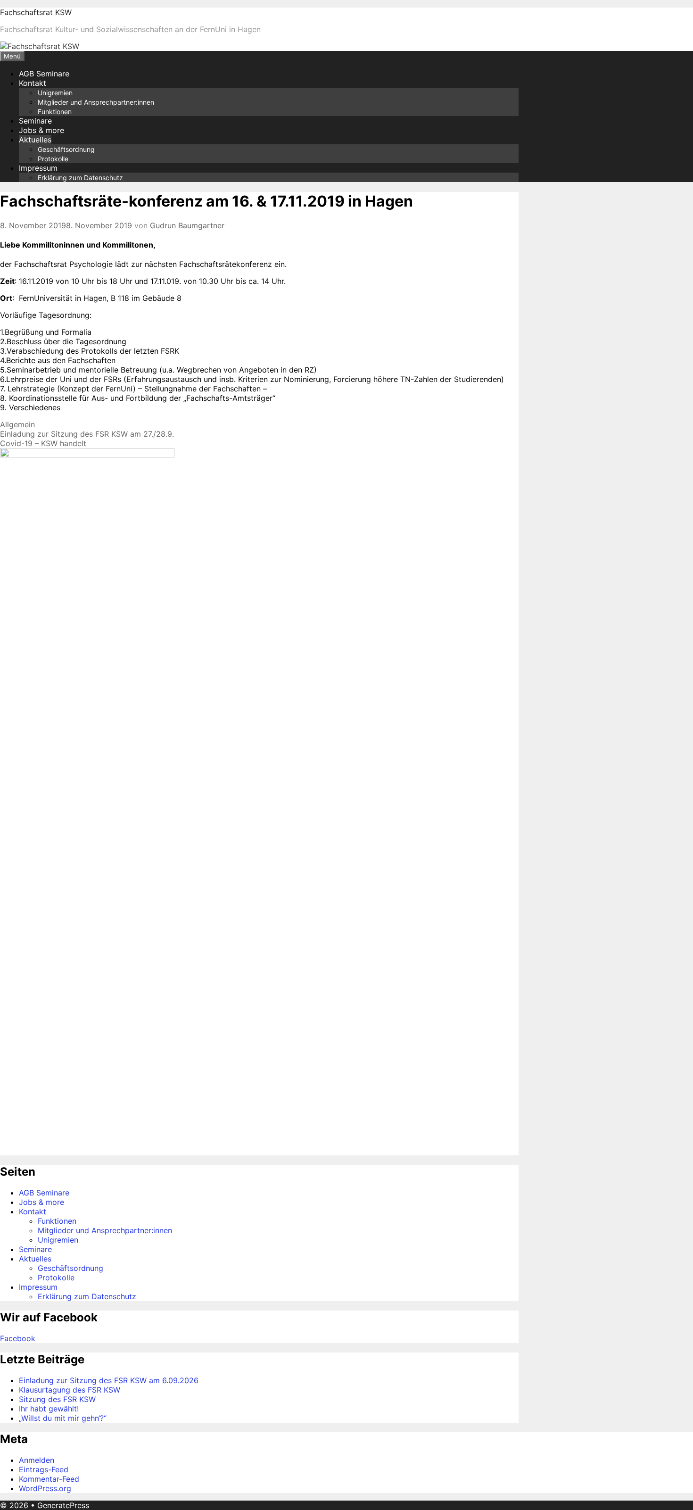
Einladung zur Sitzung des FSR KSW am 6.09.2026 (108, 1380)
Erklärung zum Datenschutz (80, 178)
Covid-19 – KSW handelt (43, 443)
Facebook (17, 1338)
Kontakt (32, 83)
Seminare (35, 120)
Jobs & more (41, 130)
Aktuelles (35, 139)
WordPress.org (45, 1488)
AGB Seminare (44, 73)
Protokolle (53, 159)
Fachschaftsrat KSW (36, 12)
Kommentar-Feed (49, 1479)
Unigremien (55, 93)
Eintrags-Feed (43, 1469)
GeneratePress (63, 1505)
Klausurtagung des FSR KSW (69, 1389)
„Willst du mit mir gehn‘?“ (63, 1418)
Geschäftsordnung (66, 149)
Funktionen (55, 112)
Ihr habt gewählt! (49, 1408)
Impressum (38, 168)
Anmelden (36, 1460)
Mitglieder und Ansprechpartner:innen (96, 102)
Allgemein (17, 424)
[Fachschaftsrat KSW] (39, 46)
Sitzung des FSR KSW (57, 1399)
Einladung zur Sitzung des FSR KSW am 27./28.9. (87, 434)
